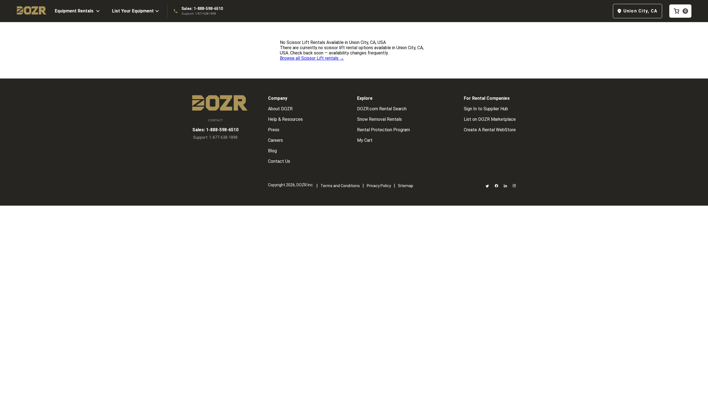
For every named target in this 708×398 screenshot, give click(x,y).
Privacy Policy (379, 186)
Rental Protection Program (383, 129)
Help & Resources (285, 119)
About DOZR (280, 108)
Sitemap (405, 186)
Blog (272, 150)
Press (273, 129)
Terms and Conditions (340, 186)
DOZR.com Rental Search (382, 108)
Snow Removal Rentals (379, 119)
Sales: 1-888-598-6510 (202, 8)
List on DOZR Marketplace (490, 119)
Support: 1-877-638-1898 (198, 13)
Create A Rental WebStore (490, 129)
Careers (275, 140)
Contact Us (279, 161)
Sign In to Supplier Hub (486, 108)
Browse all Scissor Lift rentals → (312, 58)
